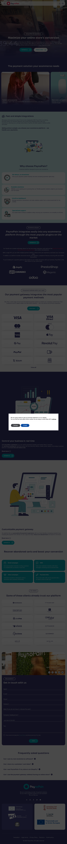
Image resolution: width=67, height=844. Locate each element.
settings (54, 419)
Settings (15, 425)
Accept (25, 425)
